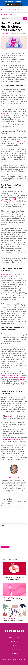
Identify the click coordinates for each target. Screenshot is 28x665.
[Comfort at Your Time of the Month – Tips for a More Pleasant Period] (14, 568)
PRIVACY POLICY (14, 649)
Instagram (18, 631)
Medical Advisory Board (14, 645)
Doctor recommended (10, 597)
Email (2, 531)
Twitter (10, 631)
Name (3, 525)
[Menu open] (1, 9)
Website (3, 538)
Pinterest (14, 631)
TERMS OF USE (14, 653)
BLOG (2, 14)
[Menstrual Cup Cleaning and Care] (14, 611)
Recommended (8, 576)
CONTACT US (14, 637)
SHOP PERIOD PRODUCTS (14, 4)
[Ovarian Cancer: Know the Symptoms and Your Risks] (14, 589)
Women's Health (8, 14)
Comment (5, 506)
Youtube (22, 631)
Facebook (6, 631)
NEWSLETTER (14, 641)
